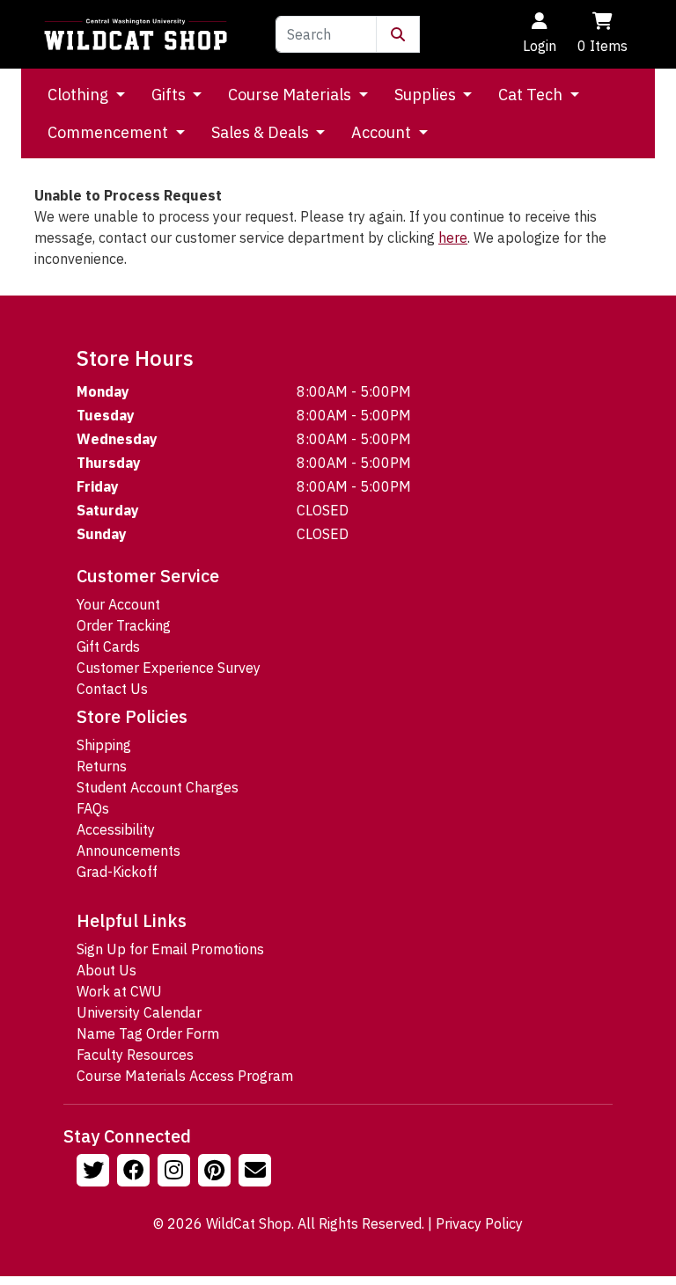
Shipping (104, 745)
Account (383, 132)
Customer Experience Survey (169, 667)
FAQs (93, 808)
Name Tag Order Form (148, 1033)
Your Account (118, 604)
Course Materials (291, 94)
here (452, 237)
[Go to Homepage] (135, 34)
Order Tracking (124, 625)
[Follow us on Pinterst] (216, 1172)
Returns (102, 766)
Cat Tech (532, 94)
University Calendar (139, 1012)
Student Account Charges (158, 787)
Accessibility (116, 829)
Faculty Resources (135, 1054)
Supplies (426, 94)
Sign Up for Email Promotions (170, 949)
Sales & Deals (261, 132)
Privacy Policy (479, 1223)
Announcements (128, 850)
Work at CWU (119, 991)
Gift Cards (108, 646)
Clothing (80, 94)
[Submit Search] (398, 34)
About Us (106, 970)
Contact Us (112, 688)
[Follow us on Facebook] (135, 1172)
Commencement (110, 132)
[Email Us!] (257, 1172)
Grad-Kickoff (117, 871)
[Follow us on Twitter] (95, 1172)
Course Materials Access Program (185, 1075)
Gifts (170, 94)
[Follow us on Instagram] (176, 1172)
